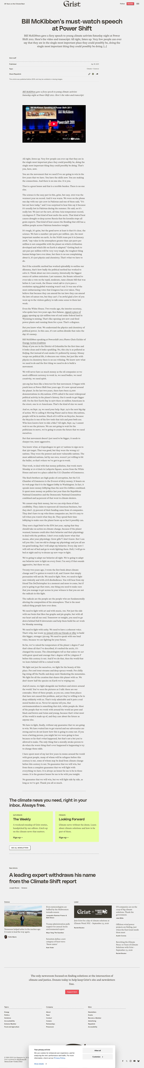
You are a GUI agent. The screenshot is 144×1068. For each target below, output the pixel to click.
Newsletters (92, 1012)
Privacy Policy (18, 1061)
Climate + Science (93, 69)
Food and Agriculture (11, 1027)
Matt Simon (50, 918)
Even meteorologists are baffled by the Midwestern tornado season (57, 909)
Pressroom (50, 1027)
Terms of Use (8, 1061)
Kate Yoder (50, 947)
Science (24, 888)
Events (90, 1015)
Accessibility (92, 1027)
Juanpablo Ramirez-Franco (55, 915)
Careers (49, 1021)
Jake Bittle (119, 918)
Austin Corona (121, 936)
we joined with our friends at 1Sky (60, 633)
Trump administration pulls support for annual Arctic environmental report (58, 926)
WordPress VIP (21, 1059)
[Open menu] (138, 4)
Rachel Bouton (79, 928)
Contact (49, 1018)
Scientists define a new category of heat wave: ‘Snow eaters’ (56, 941)
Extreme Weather (10, 1024)
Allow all (97, 1050)
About (48, 1012)
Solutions (7, 1018)
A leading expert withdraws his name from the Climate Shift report (52, 878)
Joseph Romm (14, 888)
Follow (122, 4)
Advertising (92, 1021)
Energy (6, 1012)
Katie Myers (12, 937)
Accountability (9, 1021)
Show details (39, 1064)
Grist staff (12, 58)
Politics (7, 1015)
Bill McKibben (29, 92)
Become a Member (94, 1018)
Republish (91, 1024)
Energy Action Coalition (34, 343)
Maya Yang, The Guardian (55, 933)
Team (48, 1015)
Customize (96, 1057)
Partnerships (50, 1024)
